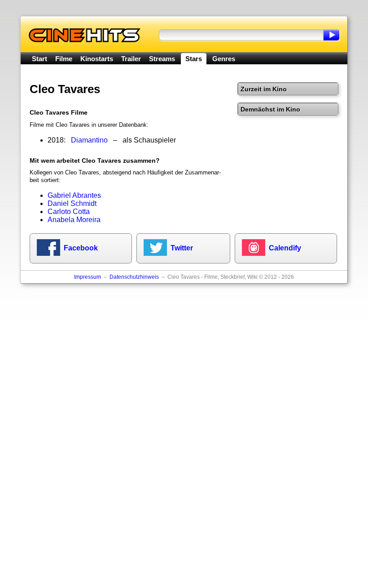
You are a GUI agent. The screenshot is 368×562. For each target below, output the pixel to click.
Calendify (285, 248)
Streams (162, 58)
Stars (193, 58)
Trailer (131, 58)
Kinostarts (96, 58)
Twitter (182, 248)
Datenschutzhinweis (134, 277)
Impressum (87, 277)
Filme (63, 58)
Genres (223, 58)
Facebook (81, 248)
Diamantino (89, 140)
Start (39, 58)
